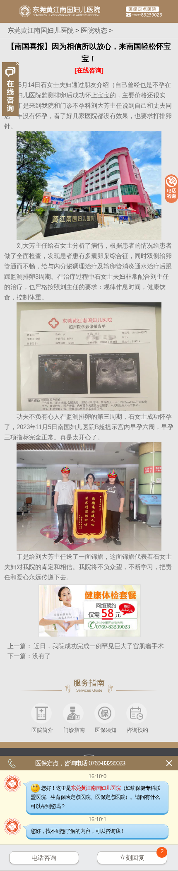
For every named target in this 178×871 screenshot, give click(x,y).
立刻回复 (132, 857)
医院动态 (94, 30)
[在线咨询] (89, 70)
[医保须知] (104, 713)
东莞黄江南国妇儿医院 (40, 30)
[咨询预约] (136, 713)
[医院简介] (41, 713)
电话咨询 (43, 857)
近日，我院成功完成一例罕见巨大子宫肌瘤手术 (99, 645)
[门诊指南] (73, 713)
